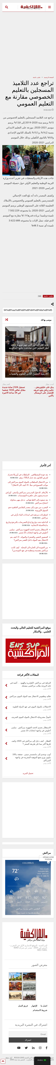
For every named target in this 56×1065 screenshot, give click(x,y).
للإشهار (34, 1006)
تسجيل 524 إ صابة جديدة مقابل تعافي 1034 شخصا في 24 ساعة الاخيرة (13, 390)
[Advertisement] (28, 44)
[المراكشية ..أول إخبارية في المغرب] (30, 9)
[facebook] (46, 1047)
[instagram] (40, 1047)
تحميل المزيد (28, 773)
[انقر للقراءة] (28, 339)
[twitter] (26, 1047)
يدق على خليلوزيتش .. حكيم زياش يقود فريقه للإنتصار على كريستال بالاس (44, 391)
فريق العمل (23, 1006)
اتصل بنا (44, 1006)
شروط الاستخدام (40, 1010)
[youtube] (19, 1047)
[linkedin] (33, 1047)
